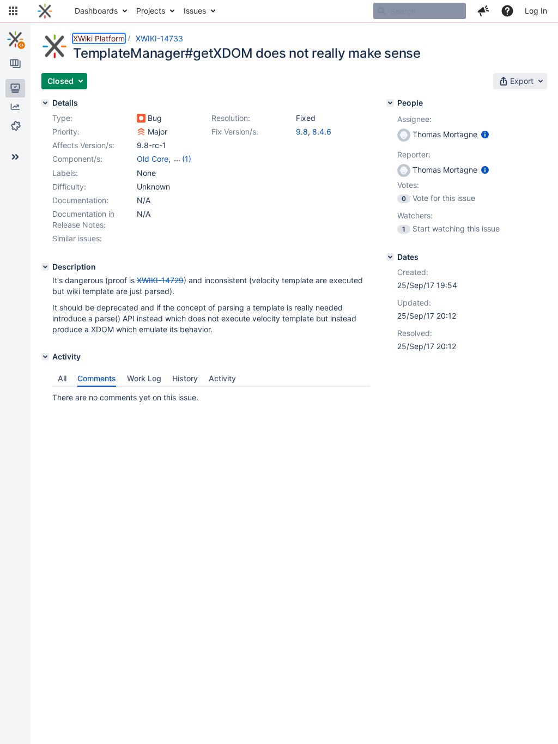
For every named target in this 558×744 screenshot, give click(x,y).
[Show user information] (485, 134)
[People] (390, 103)
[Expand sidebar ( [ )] (15, 157)
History (185, 378)
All (62, 378)
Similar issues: (77, 238)
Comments (96, 378)
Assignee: (414, 119)
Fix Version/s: (234, 131)
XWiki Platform (99, 38)
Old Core (152, 158)
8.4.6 (321, 131)
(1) (186, 158)
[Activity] (45, 357)
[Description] (45, 267)
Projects (150, 10)
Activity (222, 378)
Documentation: (80, 200)
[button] (13, 11)
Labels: (65, 173)
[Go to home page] (45, 11)
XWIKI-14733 (159, 38)
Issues (195, 10)
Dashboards (96, 10)
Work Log (144, 378)
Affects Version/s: (83, 145)
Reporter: (413, 154)
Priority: (66, 131)
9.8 (302, 131)
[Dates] (390, 257)
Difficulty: (69, 186)
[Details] (45, 103)
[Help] (507, 11)
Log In (536, 10)
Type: (62, 118)
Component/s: (77, 158)
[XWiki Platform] (15, 39)
